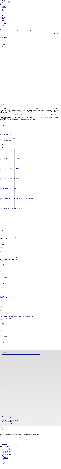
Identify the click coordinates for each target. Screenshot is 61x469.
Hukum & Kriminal (4, 431)
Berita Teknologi (5, 457)
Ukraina (3, 11)
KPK (3, 134)
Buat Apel (4, 462)
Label (2, 455)
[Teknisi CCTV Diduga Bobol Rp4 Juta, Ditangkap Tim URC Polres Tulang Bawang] (7, 207)
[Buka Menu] (1, 5)
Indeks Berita (3, 443)
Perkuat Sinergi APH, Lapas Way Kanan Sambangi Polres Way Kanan (9, 158)
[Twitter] (2, 47)
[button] (9, 2)
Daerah (15, 157)
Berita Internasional (4, 8)
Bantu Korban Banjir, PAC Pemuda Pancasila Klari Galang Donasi (11, 420)
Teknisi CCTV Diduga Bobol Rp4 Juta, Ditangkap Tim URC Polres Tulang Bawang (11, 208)
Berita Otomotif (4, 7)
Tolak (10, 134)
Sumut (9, 134)
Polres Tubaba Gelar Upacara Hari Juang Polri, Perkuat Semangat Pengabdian (10, 168)
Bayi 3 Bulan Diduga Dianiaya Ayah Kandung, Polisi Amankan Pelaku (9, 178)
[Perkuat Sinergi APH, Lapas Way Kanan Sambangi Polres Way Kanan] (7, 157)
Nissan (2, 9)
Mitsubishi (3, 10)
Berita (15, 197)
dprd (2, 134)
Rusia (4, 460)
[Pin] (2, 49)
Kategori (3, 450)
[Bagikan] (1, 40)
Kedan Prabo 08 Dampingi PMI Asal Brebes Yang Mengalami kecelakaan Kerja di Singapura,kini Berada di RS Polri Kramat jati (17, 198)
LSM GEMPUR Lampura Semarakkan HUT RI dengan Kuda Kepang (9, 188)
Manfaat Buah (3, 6)
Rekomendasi (6, 134)
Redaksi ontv (1, 37)
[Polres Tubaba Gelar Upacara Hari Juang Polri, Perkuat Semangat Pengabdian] (7, 167)
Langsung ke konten (2, 0)
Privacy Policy (3, 442)
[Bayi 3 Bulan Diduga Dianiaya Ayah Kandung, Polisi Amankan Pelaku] (7, 177)
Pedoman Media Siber (4, 444)
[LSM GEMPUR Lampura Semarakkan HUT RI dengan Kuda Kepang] (7, 187)
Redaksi (3, 463)
